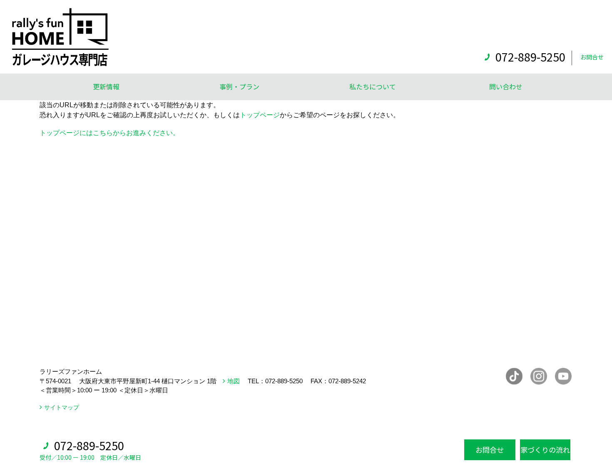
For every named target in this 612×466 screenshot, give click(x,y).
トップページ (260, 114)
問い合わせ (505, 86)
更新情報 (106, 86)
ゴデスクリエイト (222, 428)
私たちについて (372, 86)
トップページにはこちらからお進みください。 (109, 132)
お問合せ (592, 57)
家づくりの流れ (545, 449)
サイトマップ (61, 407)
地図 (233, 381)
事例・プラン (239, 86)
